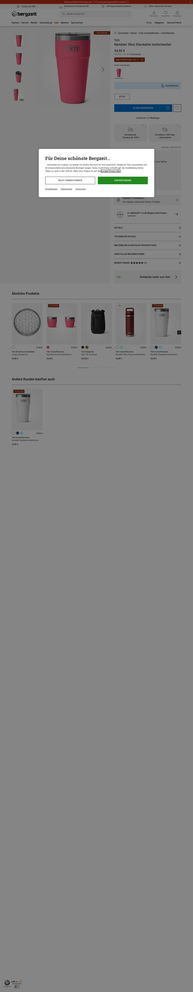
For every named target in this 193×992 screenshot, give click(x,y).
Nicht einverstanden (70, 180)
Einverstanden (122, 180)
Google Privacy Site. (110, 171)
